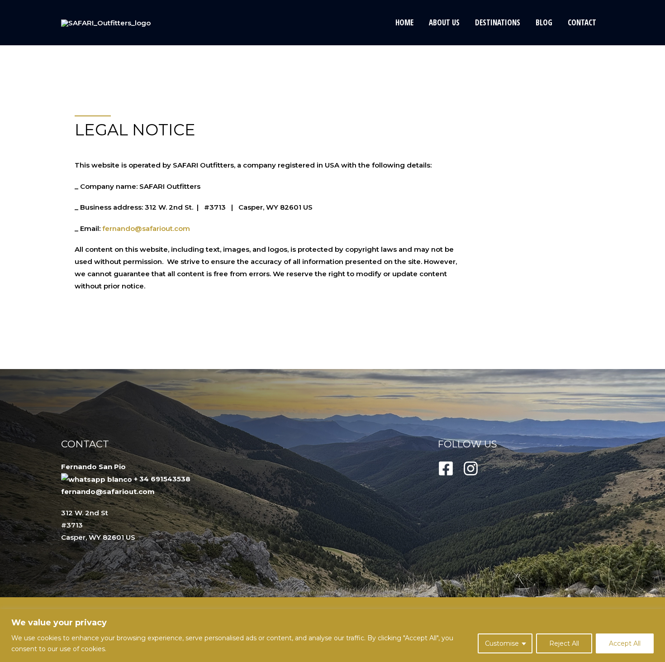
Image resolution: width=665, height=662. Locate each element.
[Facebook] (446, 468)
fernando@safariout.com (146, 228)
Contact (582, 22)
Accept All (625, 643)
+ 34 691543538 (162, 479)
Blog (544, 22)
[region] (332, 635)
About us (444, 22)
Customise (502, 643)
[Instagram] (471, 468)
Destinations (497, 22)
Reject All (564, 643)
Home (404, 22)
